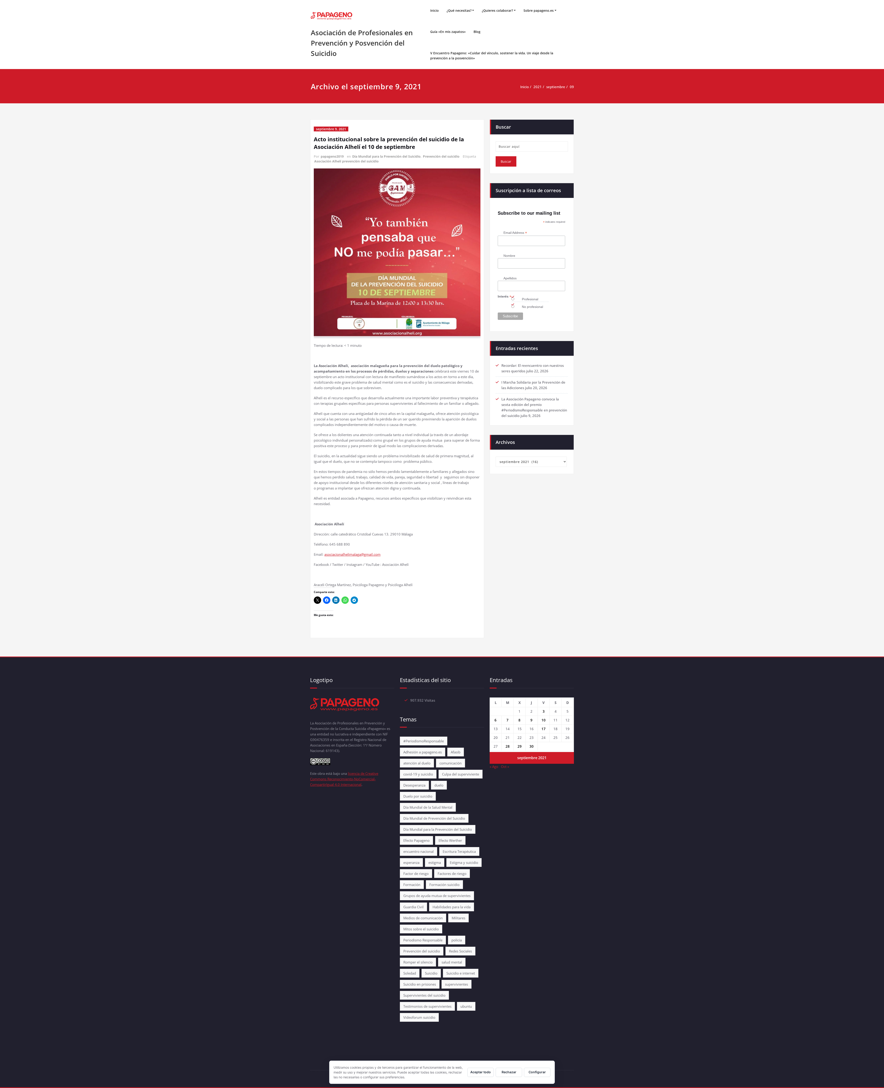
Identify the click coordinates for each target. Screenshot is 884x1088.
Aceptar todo (480, 1072)
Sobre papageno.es (538, 10)
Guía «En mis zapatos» (448, 31)
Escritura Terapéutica (459, 851)
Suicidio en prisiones (419, 984)
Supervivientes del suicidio (424, 995)
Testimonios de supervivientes (427, 1006)
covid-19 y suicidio (418, 774)
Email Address (515, 233)
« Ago (494, 766)
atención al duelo (416, 763)
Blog (477, 31)
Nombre (509, 256)
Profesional (530, 299)
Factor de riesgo (416, 873)
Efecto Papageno (416, 840)
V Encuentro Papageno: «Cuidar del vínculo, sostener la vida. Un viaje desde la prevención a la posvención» (491, 55)
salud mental (452, 962)
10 (543, 720)
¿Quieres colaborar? (497, 10)
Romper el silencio (418, 962)
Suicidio (431, 973)
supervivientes (456, 984)
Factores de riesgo (452, 873)
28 (508, 746)
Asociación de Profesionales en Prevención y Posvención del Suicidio (362, 43)
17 (543, 728)
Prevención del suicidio (441, 156)
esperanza (411, 862)
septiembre (555, 86)
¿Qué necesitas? (459, 10)
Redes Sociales (460, 951)
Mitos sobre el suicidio (421, 929)
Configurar (537, 1072)
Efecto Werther (450, 840)
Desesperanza (414, 785)
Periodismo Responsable (422, 940)
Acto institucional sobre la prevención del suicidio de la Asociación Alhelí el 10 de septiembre (389, 142)
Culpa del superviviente (460, 774)
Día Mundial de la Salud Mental (427, 807)
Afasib (455, 752)
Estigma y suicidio (464, 862)
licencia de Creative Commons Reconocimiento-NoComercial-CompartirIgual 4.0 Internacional (344, 779)
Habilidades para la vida (452, 907)
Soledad (409, 973)
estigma (434, 862)
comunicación (450, 763)
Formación (411, 884)
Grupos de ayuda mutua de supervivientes (437, 895)
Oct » (505, 766)
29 (520, 746)
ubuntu (466, 1006)
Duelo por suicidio (417, 796)
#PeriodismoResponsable (423, 741)
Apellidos (510, 278)
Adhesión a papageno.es (422, 752)
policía (456, 940)
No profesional (532, 307)
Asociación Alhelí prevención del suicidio (346, 161)
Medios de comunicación (423, 918)
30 (531, 746)
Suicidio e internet (460, 973)
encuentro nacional (418, 851)
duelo (438, 785)
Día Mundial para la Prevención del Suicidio (386, 156)
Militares (458, 918)
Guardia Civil (413, 907)
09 (572, 86)
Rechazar (509, 1072)
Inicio (434, 10)
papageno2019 (332, 156)
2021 (537, 86)
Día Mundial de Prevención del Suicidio (434, 818)
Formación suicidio (444, 884)
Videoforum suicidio (419, 1017)
